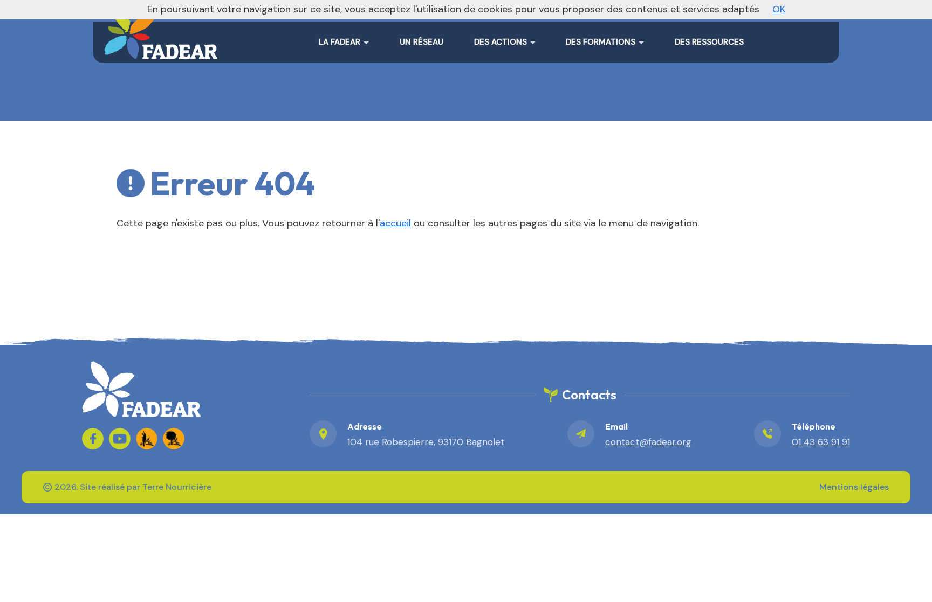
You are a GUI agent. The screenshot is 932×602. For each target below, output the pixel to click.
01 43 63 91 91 (821, 442)
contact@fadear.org (648, 442)
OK (778, 9)
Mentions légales (854, 487)
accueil (395, 223)
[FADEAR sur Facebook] (93, 438)
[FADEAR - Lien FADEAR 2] (173, 438)
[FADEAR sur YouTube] (120, 438)
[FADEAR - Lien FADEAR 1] (146, 438)
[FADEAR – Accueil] (160, 32)
